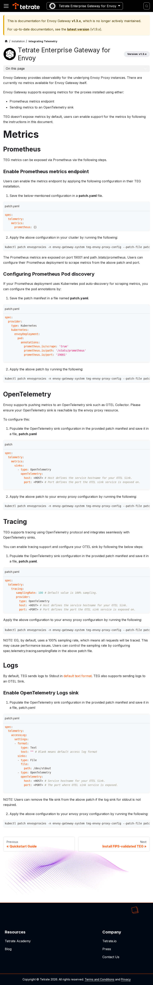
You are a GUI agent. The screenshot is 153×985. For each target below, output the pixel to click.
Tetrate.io (109, 941)
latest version (78, 29)
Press (106, 949)
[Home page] (6, 41)
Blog (8, 949)
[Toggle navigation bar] (6, 6)
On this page (15, 68)
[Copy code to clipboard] (145, 215)
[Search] (146, 6)
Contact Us (110, 957)
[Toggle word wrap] (138, 247)
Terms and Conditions (99, 979)
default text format (78, 676)
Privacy (126, 979)
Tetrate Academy (18, 941)
